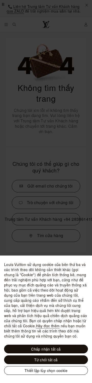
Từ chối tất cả (46, 359)
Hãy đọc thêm (48, 325)
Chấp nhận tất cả (46, 349)
